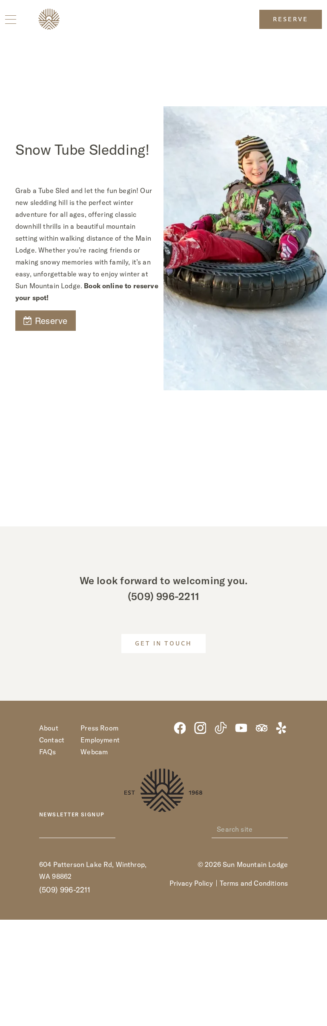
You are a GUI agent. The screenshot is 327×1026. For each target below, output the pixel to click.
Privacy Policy (191, 883)
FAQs (47, 751)
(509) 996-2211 (163, 596)
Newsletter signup (71, 814)
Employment (100, 740)
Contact (51, 740)
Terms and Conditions (254, 883)
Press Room (99, 728)
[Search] (283, 829)
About (48, 728)
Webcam (94, 751)
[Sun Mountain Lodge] (49, 19)
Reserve (290, 20)
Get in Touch (163, 644)
